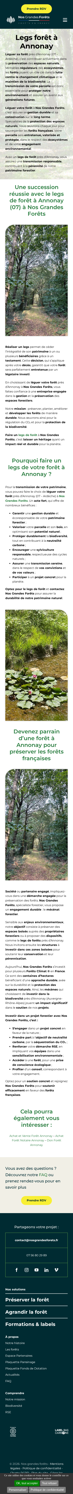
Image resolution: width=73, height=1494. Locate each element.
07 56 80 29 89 (36, 1255)
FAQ (43, 1174)
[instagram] (27, 1270)
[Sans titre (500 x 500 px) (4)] (13, 1426)
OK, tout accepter (27, 1483)
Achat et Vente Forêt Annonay (30, 1136)
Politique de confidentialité (42, 1468)
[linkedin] (46, 1270)
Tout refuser (49, 1483)
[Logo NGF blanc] (27, 16)
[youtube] (36, 1270)
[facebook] (17, 1270)
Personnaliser (17, 1489)
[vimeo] (56, 1270)
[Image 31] (62, 1430)
